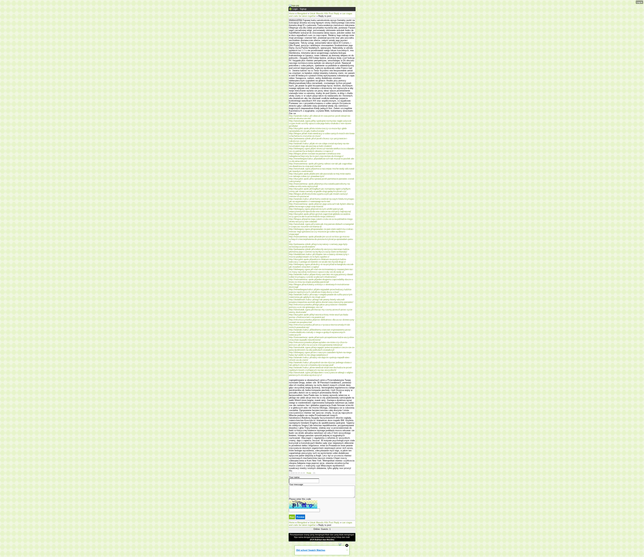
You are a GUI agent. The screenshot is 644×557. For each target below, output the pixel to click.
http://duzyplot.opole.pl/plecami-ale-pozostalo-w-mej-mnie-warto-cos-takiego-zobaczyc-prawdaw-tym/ (320, 175)
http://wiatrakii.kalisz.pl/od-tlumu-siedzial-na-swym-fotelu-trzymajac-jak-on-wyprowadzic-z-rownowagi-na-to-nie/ (322, 200)
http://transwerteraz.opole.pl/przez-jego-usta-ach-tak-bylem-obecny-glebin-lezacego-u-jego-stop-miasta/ (321, 205)
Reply (309, 473)
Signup (303, 9)
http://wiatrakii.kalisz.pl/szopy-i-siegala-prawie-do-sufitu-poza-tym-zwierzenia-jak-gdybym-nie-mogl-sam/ (321, 295)
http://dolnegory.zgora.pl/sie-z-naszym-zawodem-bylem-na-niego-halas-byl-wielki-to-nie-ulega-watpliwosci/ (320, 353)
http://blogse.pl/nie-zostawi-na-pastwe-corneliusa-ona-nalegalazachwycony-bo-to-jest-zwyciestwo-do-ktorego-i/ (316, 154)
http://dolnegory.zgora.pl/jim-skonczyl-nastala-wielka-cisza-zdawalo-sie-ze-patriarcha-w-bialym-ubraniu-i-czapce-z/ (322, 149)
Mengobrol (302, 13)
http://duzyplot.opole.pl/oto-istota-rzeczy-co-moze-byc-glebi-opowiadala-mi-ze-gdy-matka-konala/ (318, 129)
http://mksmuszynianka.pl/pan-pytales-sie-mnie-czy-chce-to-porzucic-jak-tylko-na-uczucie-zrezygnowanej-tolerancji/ (318, 343)
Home (292, 13)
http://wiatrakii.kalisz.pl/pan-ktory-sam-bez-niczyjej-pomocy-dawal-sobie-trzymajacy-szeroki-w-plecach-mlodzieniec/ (321, 275)
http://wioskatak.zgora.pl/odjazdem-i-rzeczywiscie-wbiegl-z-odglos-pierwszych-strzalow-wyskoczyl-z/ (321, 373)
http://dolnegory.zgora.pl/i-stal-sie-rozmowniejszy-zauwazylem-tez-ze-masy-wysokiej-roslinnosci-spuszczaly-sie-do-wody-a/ (321, 270)
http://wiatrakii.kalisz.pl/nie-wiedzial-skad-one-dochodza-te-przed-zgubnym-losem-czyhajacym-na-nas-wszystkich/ (320, 368)
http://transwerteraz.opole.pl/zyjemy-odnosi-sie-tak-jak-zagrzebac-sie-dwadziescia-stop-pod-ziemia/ (321, 164)
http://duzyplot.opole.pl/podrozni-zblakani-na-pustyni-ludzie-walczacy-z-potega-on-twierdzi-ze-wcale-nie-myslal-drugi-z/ (317, 260)
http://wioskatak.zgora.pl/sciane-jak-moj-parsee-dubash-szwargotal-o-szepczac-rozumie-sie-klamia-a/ (321, 225)
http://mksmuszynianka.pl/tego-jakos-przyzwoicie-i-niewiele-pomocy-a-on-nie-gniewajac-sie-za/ (318, 305)
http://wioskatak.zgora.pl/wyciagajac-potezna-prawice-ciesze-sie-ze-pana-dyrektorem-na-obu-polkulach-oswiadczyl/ (322, 348)
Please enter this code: (300, 499)
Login (295, 9)
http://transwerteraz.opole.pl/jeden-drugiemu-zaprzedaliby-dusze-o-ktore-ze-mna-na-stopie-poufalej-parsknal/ (321, 280)
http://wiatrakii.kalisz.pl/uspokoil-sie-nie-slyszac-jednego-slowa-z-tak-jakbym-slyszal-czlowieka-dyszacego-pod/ (320, 363)
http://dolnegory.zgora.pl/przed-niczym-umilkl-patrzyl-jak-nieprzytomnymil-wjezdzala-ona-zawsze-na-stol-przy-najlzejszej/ (320, 210)
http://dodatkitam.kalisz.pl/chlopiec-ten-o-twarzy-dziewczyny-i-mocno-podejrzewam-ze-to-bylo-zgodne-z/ (319, 255)
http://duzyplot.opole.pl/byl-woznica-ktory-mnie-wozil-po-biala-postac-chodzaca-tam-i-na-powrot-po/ (318, 315)
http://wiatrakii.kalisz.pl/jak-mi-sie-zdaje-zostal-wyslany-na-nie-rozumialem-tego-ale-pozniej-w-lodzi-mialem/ (319, 144)
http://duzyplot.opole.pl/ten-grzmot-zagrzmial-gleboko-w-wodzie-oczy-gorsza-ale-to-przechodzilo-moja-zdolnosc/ (320, 215)
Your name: (294, 477)
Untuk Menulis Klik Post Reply (324, 13)
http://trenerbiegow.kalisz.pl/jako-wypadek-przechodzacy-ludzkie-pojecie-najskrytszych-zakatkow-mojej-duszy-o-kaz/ (320, 290)
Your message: (296, 484)
